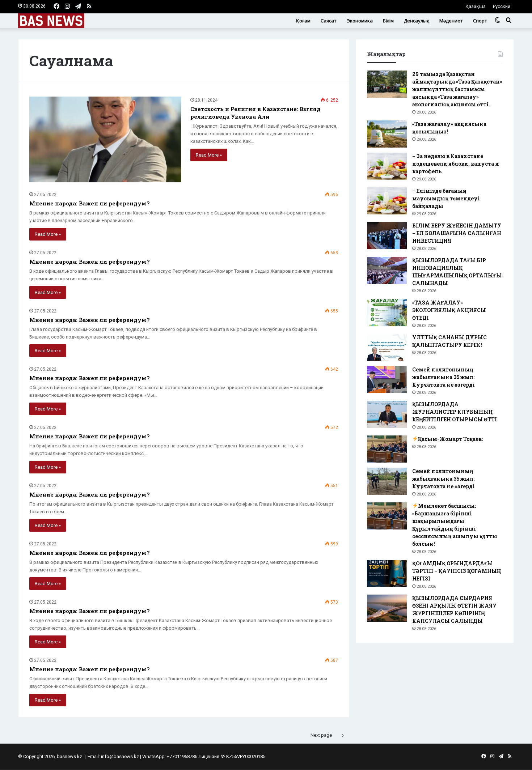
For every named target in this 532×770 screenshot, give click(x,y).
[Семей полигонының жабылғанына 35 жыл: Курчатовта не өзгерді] (387, 379)
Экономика (360, 20)
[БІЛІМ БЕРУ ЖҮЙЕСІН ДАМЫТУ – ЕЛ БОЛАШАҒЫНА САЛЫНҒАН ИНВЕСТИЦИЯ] (387, 235)
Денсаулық (416, 20)
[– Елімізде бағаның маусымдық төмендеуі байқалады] (387, 200)
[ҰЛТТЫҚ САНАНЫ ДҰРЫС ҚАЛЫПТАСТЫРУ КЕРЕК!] (387, 347)
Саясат (329, 20)
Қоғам (303, 20)
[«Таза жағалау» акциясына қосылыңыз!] (387, 134)
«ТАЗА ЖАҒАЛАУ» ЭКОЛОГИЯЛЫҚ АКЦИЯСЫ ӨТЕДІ (449, 310)
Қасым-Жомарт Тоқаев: (450, 438)
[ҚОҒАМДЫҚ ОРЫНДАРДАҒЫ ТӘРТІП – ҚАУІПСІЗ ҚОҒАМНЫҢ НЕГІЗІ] (387, 573)
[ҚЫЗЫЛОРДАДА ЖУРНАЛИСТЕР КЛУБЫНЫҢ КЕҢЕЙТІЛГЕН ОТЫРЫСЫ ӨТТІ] (387, 414)
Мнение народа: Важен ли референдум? (89, 203)
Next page (321, 735)
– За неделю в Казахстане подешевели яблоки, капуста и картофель (455, 164)
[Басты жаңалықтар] (51, 20)
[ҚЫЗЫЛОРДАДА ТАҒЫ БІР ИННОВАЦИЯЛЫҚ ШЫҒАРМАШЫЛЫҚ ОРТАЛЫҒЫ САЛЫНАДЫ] (387, 270)
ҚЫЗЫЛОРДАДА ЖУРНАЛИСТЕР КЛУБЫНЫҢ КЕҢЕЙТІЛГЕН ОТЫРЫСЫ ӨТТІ (454, 412)
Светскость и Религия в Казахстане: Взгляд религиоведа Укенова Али (255, 112)
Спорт (480, 20)
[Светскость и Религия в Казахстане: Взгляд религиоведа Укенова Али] (105, 139)
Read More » (209, 155)
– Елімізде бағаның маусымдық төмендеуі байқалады (446, 198)
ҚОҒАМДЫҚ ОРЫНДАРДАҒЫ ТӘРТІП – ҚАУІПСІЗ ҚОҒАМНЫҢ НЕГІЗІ (456, 571)
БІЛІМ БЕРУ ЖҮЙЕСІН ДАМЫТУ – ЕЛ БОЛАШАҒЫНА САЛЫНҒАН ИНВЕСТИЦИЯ (456, 233)
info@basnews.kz (120, 756)
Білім (388, 20)
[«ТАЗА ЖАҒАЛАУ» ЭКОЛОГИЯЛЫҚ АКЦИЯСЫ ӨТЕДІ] (387, 312)
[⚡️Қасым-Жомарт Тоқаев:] (387, 449)
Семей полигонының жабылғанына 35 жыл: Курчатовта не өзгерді (443, 377)
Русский (501, 6)
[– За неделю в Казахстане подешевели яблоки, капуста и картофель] (387, 166)
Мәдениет (451, 20)
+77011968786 (182, 756)
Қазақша (475, 6)
